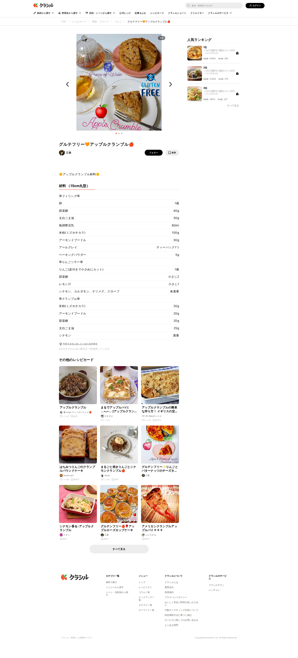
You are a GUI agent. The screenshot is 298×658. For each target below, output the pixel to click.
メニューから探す (115, 587)
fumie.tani (68, 475)
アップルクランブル (73, 407)
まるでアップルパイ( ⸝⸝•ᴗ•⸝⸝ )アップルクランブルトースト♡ (117, 409)
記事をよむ (140, 13)
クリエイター (197, 13)
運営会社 (169, 587)
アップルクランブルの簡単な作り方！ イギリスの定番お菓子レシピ (160, 409)
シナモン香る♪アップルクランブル (77, 528)
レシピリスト (145, 587)
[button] (116, 133)
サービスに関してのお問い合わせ (181, 620)
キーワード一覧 (146, 610)
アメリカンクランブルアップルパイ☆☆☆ (159, 528)
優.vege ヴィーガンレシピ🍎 (77, 412)
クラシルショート (177, 13)
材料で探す (111, 582)
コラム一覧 (144, 592)
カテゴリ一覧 (145, 605)
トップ (142, 582)
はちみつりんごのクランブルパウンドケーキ (77, 468)
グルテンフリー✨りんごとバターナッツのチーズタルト (160, 469)
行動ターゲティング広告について (181, 610)
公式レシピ (125, 13)
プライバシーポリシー (176, 597)
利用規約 (169, 592)
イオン (66, 534)
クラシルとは (171, 582)
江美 (68, 152)
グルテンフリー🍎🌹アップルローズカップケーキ (118, 528)
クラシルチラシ (216, 585)
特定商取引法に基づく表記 (178, 615)
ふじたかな (151, 534)
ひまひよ (109, 416)
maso (107, 475)
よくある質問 (171, 625)
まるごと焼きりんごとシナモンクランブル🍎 (118, 468)
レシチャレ (214, 590)
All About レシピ (154, 416)
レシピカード (157, 13)
